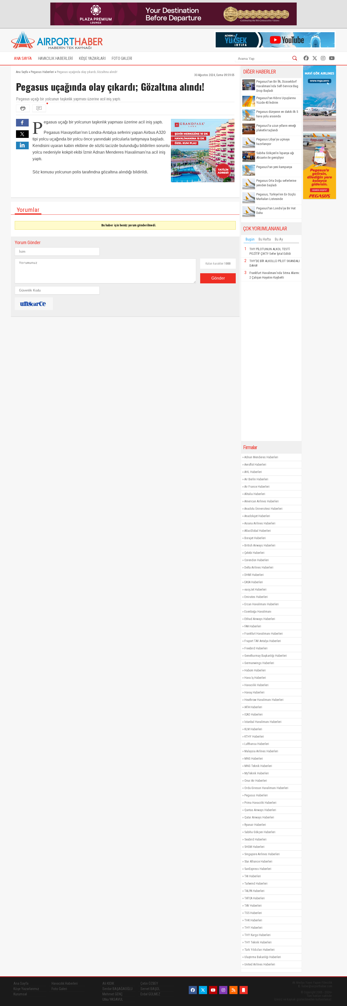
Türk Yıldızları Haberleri (259, 950)
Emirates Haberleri (256, 597)
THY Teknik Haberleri (258, 942)
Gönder (218, 278)
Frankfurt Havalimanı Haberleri (263, 633)
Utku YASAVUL (112, 999)
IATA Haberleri (253, 707)
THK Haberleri (253, 920)
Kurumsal (20, 994)
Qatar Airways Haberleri (259, 817)
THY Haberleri (253, 927)
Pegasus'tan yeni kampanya (274, 167)
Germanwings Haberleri (259, 663)
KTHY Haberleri (254, 736)
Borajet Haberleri (255, 538)
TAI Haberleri (252, 876)
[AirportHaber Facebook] (306, 58)
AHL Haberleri (253, 472)
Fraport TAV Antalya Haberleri (262, 641)
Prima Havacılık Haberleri (260, 802)
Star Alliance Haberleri (258, 861)
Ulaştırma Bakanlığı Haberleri (262, 957)
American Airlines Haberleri (261, 501)
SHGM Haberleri (254, 847)
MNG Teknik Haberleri (258, 766)
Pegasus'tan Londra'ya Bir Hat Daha (276, 210)
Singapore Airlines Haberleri (262, 854)
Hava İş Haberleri (255, 678)
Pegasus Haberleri (256, 795)
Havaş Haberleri (254, 692)
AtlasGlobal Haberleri (257, 531)
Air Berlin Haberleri (256, 479)
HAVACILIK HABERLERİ (55, 58)
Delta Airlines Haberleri (258, 567)
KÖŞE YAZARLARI (92, 58)
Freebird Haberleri (255, 648)
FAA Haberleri (252, 626)
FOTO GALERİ (122, 58)
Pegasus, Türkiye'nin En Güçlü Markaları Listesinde (276, 196)
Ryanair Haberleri (255, 825)
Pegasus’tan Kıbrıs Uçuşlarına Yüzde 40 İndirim (276, 100)
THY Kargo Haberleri (257, 935)
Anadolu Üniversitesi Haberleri (263, 508)
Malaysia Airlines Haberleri (261, 751)
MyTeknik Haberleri (256, 773)
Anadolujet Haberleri (257, 516)
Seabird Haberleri (255, 839)
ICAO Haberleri (253, 714)
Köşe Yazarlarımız (26, 989)
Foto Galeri (59, 989)
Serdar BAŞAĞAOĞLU (117, 989)
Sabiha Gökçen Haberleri (259, 832)
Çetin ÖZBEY (149, 983)
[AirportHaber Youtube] (332, 58)
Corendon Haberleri (256, 560)
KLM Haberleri (253, 729)
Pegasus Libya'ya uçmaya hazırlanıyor (273, 141)
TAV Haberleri (253, 905)
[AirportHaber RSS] (233, 990)
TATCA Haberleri (254, 898)
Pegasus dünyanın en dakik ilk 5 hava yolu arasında (277, 114)
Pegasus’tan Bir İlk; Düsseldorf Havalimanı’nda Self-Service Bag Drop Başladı (277, 86)
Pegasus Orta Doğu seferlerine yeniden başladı (276, 183)
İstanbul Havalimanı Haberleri (262, 722)
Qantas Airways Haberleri (260, 810)
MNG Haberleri (253, 758)
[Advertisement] (271, 361)
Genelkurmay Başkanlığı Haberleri (265, 655)
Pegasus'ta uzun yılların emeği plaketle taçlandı (276, 128)
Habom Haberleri (255, 670)
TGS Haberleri (253, 913)
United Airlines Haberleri (259, 964)
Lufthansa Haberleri (256, 744)
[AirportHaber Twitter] (314, 58)
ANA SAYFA (23, 58)
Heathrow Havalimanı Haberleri (263, 700)
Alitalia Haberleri (254, 494)
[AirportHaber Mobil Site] (244, 990)
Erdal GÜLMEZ (150, 994)
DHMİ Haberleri (254, 575)
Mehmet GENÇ (112, 994)
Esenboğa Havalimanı (257, 611)
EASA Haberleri (253, 582)
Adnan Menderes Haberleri (261, 457)
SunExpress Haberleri (257, 869)
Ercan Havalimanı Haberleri (261, 604)
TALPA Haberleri (254, 891)
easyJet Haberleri (255, 589)
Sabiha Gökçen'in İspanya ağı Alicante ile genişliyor (275, 155)
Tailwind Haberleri (255, 883)
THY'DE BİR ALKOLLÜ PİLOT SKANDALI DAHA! (274, 263)
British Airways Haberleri (259, 545)
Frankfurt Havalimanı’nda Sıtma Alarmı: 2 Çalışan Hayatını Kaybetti (274, 275)
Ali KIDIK (108, 983)
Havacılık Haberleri (256, 685)
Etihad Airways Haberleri (259, 619)
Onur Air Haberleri (255, 780)
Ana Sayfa (20, 983)
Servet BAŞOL (150, 989)
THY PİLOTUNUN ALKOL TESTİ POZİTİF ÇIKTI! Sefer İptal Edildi (270, 251)
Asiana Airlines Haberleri (259, 523)
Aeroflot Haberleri (255, 464)
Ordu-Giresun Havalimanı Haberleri (266, 788)
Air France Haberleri (257, 486)
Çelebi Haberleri (254, 553)
